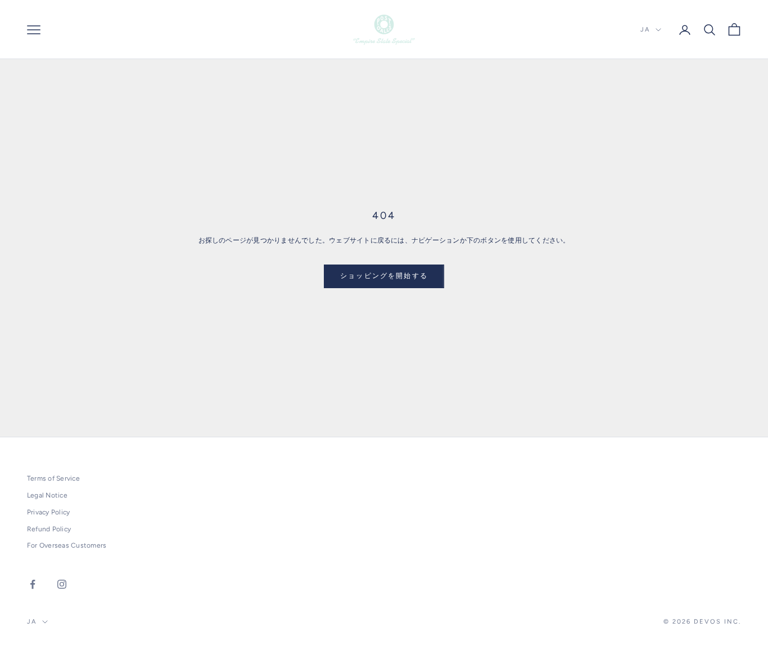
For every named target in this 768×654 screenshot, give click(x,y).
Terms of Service (53, 478)
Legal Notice (47, 495)
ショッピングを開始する (384, 276)
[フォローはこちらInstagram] (61, 584)
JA (645, 29)
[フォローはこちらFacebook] (32, 584)
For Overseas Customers (66, 545)
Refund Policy (49, 529)
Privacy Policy (48, 512)
